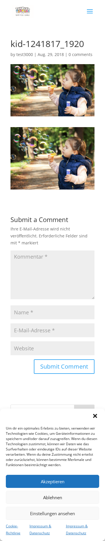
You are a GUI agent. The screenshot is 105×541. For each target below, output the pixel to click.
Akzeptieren (52, 481)
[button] (95, 416)
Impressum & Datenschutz (40, 529)
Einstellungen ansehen (52, 513)
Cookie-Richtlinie (13, 529)
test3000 (24, 54)
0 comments (80, 54)
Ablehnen (52, 497)
